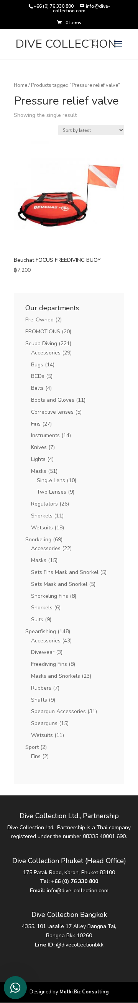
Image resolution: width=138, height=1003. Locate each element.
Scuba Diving (41, 343)
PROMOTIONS (42, 331)
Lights (38, 459)
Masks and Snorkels (55, 676)
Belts (37, 388)
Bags (37, 364)
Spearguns (44, 723)
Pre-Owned (39, 319)
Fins (36, 423)
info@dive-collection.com (77, 890)
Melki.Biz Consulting (84, 991)
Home (20, 85)
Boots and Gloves (52, 400)
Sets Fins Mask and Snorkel (65, 572)
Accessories (46, 352)
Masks (38, 471)
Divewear (42, 652)
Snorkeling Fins (49, 596)
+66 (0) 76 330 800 (74, 881)
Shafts (39, 700)
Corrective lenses (52, 412)
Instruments (45, 435)
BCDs (37, 376)
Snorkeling (38, 539)
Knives (39, 447)
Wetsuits (42, 527)
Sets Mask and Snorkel (59, 584)
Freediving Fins (49, 664)
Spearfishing (40, 631)
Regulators (44, 503)
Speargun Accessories (58, 711)
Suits (37, 619)
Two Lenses (51, 492)
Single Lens (51, 480)
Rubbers (41, 688)
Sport (32, 747)
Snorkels (42, 515)
